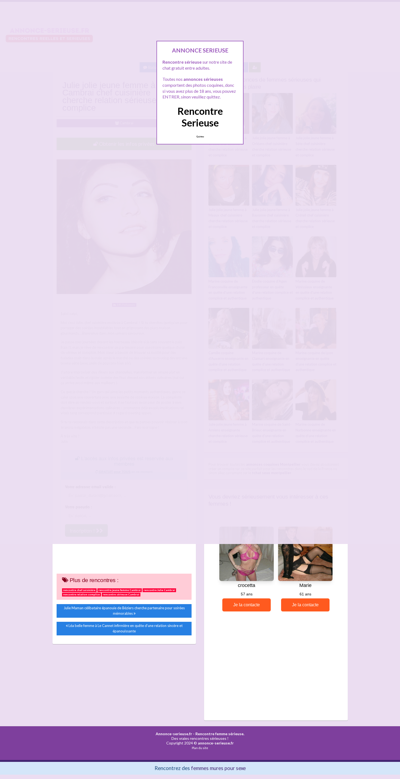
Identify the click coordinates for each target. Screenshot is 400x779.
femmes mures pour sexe (218, 768)
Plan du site (200, 748)
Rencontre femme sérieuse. (219, 733)
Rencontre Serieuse (200, 117)
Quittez (200, 136)
